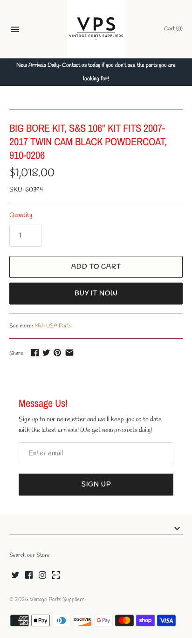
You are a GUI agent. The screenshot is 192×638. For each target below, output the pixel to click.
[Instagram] (42, 576)
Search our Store (29, 555)
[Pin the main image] (57, 352)
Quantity (20, 215)
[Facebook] (29, 576)
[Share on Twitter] (46, 352)
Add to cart (96, 266)
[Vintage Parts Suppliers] (96, 29)
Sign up (96, 484)
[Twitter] (15, 576)
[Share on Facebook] (35, 352)
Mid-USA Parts (52, 326)
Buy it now (96, 293)
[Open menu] (15, 30)
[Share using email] (69, 352)
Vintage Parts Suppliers (57, 599)
